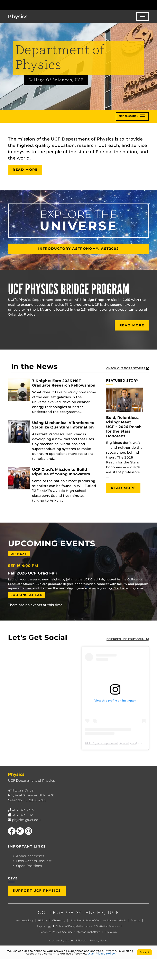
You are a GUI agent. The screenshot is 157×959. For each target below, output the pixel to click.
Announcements (30, 856)
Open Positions (29, 866)
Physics (135, 920)
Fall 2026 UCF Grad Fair (32, 573)
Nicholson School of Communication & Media (98, 920)
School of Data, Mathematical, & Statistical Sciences (88, 926)
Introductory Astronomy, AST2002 (78, 249)
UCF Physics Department (101, 743)
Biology (43, 920)
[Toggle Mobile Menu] (153, 4)
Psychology (44, 926)
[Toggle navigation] (142, 16)
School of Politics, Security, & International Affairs (70, 931)
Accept (144, 952)
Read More (25, 170)
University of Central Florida (69, 940)
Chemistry (58, 920)
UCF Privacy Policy (101, 953)
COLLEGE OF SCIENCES (71, 912)
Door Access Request (34, 861)
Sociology (111, 931)
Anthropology (25, 920)
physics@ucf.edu (26, 820)
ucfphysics (129, 743)
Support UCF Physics (37, 891)
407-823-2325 (23, 810)
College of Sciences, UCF (56, 80)
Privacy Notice (99, 940)
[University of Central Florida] (30, 5)
